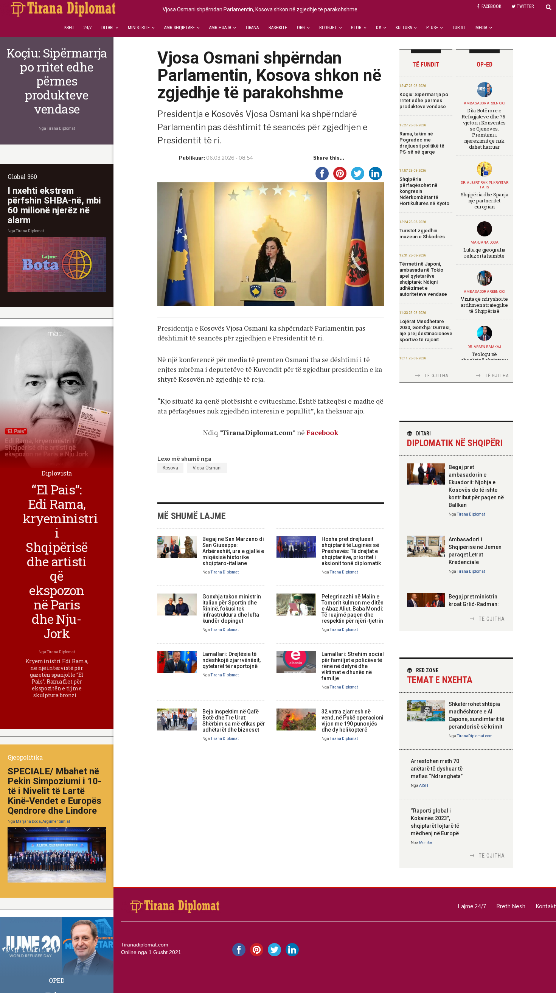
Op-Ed (484, 64)
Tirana (252, 27)
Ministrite (139, 27)
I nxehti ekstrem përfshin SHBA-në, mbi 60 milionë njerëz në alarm (54, 205)
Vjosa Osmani (207, 468)
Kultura (404, 27)
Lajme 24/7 (472, 906)
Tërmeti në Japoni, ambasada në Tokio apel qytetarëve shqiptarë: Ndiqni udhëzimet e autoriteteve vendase (423, 279)
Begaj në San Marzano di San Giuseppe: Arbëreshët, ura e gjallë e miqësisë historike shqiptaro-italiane (233, 551)
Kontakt (546, 906)
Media (481, 27)
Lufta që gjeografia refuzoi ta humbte (484, 252)
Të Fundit (426, 64)
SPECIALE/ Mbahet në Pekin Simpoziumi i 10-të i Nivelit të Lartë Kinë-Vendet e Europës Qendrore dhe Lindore (54, 791)
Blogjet (328, 27)
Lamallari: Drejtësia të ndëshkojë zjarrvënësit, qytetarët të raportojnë (231, 660)
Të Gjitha (436, 375)
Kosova (170, 468)
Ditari (107, 27)
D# (378, 27)
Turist (459, 27)
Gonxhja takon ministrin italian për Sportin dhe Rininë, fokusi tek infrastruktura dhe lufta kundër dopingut (231, 609)
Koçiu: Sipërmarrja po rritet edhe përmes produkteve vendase (423, 100)
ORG (301, 27)
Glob (356, 27)
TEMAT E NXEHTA (439, 676)
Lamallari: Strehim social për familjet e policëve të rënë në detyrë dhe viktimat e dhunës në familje (352, 666)
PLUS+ (432, 27)
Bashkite (278, 27)
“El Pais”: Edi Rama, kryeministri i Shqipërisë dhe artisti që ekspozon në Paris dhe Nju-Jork (60, 561)
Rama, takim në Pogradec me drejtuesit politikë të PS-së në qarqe (421, 143)
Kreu (69, 27)
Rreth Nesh (510, 906)
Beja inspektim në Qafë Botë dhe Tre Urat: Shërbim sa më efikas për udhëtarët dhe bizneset (233, 721)
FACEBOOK (491, 6)
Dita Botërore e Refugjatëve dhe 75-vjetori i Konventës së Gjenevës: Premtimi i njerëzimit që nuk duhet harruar (484, 128)
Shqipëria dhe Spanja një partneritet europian (484, 200)
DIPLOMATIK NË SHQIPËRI (455, 439)
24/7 (88, 27)
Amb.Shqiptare (179, 27)
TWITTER (525, 6)
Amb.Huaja (220, 27)
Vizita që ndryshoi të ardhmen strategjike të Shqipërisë (484, 304)
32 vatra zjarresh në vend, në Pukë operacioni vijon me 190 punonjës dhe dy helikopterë (352, 721)
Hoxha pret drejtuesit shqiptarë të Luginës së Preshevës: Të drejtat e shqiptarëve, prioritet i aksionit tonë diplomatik (351, 551)
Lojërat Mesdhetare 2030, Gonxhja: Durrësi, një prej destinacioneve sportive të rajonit (425, 330)
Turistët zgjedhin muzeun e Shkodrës (422, 233)
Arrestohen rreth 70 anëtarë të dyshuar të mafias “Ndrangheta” (437, 768)
